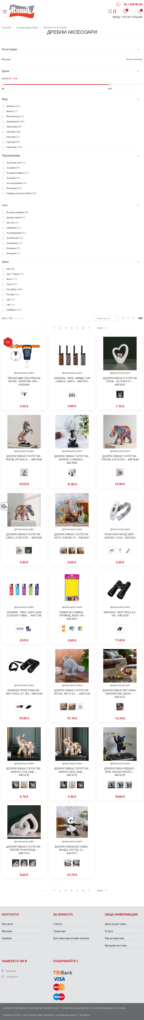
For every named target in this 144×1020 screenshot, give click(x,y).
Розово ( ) (12, 294)
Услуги (109, 931)
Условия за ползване (14, 1008)
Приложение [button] (11, 155)
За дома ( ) (13, 167)
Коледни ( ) (13, 253)
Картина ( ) (13, 142)
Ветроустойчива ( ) (17, 212)
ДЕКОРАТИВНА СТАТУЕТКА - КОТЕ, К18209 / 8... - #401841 (72, 536)
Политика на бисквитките (76, 1008)
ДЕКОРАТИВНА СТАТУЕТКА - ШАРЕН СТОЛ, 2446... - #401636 (24, 772)
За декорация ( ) (16, 233)
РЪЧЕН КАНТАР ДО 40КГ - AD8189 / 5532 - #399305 (120, 536)
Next (100, 327)
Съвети (57, 923)
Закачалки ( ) (14, 126)
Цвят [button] (5, 261)
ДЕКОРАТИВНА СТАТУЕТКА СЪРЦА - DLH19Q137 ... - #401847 (120, 381)
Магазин (7, 931)
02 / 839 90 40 (132, 4)
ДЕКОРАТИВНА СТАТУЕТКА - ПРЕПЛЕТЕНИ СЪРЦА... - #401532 (24, 850)
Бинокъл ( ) (13, 106)
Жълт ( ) (11, 279)
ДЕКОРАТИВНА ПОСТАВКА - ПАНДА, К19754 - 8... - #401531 (72, 850)
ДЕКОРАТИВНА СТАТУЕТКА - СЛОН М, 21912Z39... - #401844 (120, 458)
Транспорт (59, 931)
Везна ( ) (11, 111)
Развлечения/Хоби (27, 27)
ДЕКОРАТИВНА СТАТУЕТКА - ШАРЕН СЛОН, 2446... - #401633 (72, 772)
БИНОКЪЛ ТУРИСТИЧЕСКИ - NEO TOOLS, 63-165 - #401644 (24, 692)
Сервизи (7, 938)
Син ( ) (10, 304)
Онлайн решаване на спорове (109, 1008)
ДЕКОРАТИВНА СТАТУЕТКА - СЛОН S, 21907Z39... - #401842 (24, 536)
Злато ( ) (11, 284)
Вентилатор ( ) (15, 116)
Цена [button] (5, 71)
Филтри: (6, 59)
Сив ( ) (10, 299)
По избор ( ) (14, 289)
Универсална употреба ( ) (21, 193)
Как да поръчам (114, 938)
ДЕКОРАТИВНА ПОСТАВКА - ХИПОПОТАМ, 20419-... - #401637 (120, 693)
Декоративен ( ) (15, 217)
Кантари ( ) (13, 137)
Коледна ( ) (13, 248)
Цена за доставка (115, 923)
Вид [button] (4, 99)
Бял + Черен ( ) (15, 274)
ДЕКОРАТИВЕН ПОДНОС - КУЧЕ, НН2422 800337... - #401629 (120, 772)
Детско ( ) (12, 222)
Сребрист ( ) (13, 309)
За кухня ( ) (13, 178)
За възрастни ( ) (15, 162)
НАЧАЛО (6, 27)
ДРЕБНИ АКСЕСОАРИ (54, 27)
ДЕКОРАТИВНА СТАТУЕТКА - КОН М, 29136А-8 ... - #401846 (24, 458)
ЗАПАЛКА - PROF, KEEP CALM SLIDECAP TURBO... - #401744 (23, 614)
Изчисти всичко (134, 59)
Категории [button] (9, 49)
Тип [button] (4, 205)
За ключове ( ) (14, 238)
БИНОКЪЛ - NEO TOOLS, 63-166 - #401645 (120, 614)
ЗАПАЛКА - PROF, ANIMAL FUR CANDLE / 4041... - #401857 (72, 380)
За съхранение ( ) (16, 183)
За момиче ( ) (14, 243)
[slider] (3, 84)
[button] (114, 11)
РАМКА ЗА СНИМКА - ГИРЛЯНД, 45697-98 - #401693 (72, 615)
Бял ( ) (10, 269)
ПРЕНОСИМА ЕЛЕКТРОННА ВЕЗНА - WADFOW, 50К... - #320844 (24, 381)
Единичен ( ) (13, 227)
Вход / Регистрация (127, 17)
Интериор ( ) (14, 188)
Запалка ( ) (13, 131)
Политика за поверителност (44, 1008)
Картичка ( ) (14, 147)
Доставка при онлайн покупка (71, 938)
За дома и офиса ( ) (17, 173)
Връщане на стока (116, 945)
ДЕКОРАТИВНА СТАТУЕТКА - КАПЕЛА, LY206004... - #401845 (72, 459)
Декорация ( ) (15, 121)
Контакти (7, 923)
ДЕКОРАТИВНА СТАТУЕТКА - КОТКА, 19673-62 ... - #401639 (72, 692)
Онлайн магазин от (67, 1015)
